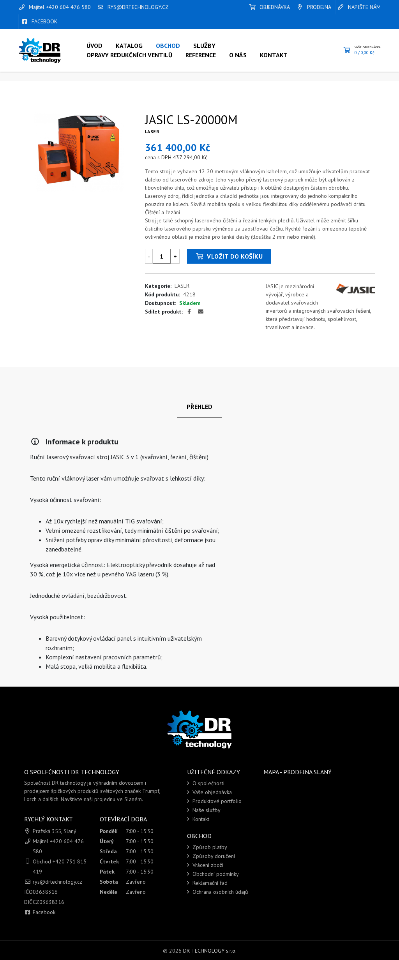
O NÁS (238, 55)
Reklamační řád (209, 882)
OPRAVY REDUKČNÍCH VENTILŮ (129, 55)
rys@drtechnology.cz (137, 7)
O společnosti (207, 783)
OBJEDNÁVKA (274, 7)
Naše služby (206, 810)
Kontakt (200, 819)
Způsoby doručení (213, 856)
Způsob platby (209, 847)
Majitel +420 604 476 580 (59, 7)
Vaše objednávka (211, 792)
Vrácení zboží (207, 864)
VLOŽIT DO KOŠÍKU (234, 256)
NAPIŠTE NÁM (363, 7)
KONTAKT (274, 55)
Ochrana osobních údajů (219, 891)
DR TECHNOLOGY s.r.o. (210, 950)
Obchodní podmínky (215, 873)
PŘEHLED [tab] (199, 406)
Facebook (44, 912)
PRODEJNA (318, 7)
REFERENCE (200, 55)
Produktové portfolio (216, 801)
